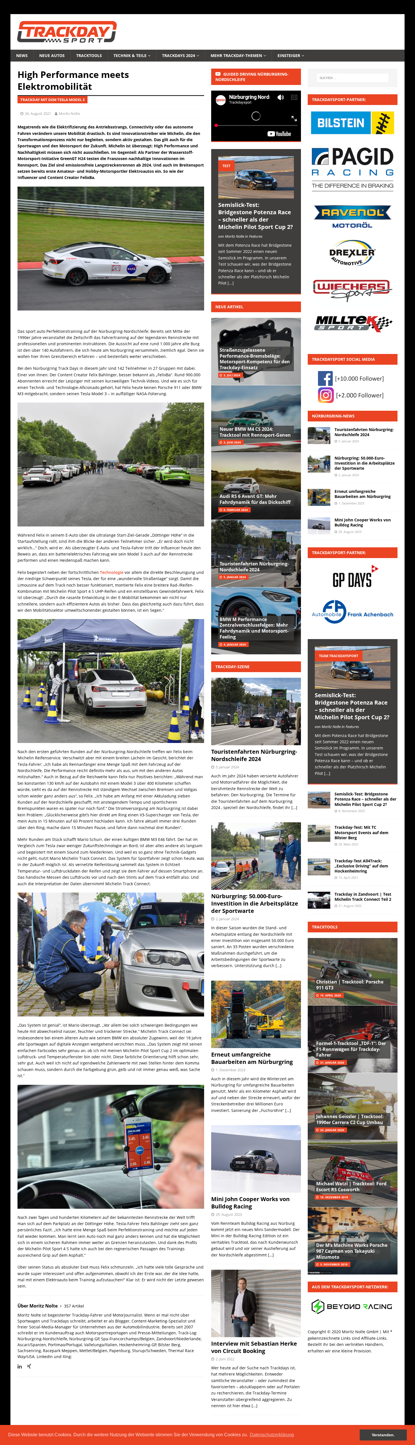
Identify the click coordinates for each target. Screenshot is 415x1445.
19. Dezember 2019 (334, 1197)
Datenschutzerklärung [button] (272, 1434)
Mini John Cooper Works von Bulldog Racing (250, 1202)
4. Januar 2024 (235, 644)
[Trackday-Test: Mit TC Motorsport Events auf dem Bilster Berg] (319, 833)
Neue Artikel (229, 306)
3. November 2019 (334, 1264)
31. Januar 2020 (332, 1062)
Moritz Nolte (69, 113)
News (22, 55)
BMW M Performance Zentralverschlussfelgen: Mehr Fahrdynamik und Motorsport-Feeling (254, 628)
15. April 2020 (330, 995)
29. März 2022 (348, 844)
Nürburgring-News (333, 416)
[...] (231, 283)
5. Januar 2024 (235, 577)
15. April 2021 (348, 877)
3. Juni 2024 (232, 442)
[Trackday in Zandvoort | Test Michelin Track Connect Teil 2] (319, 900)
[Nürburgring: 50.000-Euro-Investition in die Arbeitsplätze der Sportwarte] (319, 464)
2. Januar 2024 (227, 918)
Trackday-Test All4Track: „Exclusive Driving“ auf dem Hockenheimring (361, 866)
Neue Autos (52, 55)
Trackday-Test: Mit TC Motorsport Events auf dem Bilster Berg (361, 832)
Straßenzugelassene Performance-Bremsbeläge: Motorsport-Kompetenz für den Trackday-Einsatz (255, 359)
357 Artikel (74, 1306)
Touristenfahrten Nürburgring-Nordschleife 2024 (254, 567)
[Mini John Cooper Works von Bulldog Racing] (319, 525)
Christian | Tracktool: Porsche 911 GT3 (349, 985)
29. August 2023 (229, 1214)
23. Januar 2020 (332, 1130)
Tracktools (89, 55)
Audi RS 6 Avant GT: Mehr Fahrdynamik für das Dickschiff (255, 499)
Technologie (111, 572)
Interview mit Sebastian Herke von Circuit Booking (254, 1347)
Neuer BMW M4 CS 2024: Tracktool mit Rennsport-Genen (255, 432)
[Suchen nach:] (352, 78)
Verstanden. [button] (383, 1435)
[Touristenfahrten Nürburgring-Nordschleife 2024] (319, 435)
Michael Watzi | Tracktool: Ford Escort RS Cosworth (351, 1187)
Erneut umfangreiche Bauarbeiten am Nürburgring (252, 1058)
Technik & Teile (130, 55)
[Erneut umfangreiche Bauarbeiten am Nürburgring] (319, 497)
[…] (294, 807)
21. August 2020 (349, 906)
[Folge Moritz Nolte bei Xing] (27, 1366)
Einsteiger (289, 55)
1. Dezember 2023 (230, 1069)
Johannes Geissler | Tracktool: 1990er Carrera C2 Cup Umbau (350, 1119)
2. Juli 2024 (232, 375)
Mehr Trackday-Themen (236, 55)
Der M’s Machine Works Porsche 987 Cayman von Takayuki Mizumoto (351, 1251)
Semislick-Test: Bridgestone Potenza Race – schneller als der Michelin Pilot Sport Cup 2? (255, 216)
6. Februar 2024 (236, 510)
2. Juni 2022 (225, 1358)
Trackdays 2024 (178, 55)
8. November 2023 (351, 811)
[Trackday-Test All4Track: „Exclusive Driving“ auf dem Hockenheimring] (319, 866)
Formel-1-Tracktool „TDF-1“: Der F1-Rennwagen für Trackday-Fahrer (351, 1049)
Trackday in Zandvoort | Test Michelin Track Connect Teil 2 (363, 896)
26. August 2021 (38, 113)
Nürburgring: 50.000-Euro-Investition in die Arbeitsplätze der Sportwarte (254, 903)
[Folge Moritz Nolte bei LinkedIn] (20, 1366)
